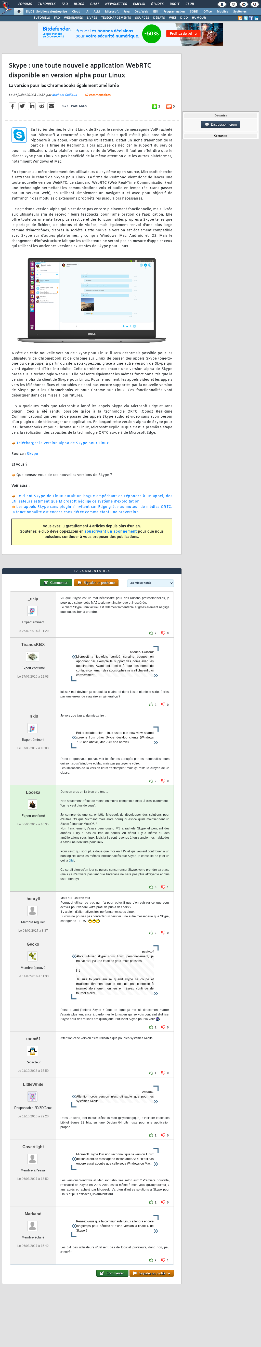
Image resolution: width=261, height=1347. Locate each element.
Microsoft (112, 12)
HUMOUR (199, 18)
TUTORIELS (42, 18)
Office (207, 12)
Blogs (78, 4)
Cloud (76, 12)
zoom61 (33, 1039)
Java (126, 12)
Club (189, 4)
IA (86, 12)
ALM (97, 12)
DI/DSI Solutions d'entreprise (46, 12)
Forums (25, 4)
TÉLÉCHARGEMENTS (116, 18)
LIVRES (92, 18)
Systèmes (240, 12)
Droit (174, 4)
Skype (32, 454)
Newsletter (116, 4)
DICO (184, 18)
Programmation (174, 12)
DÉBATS (159, 18)
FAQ (64, 4)
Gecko (33, 944)
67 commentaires (98, 95)
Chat (94, 4)
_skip (33, 599)
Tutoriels (46, 4)
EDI (155, 12)
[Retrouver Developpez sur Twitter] (246, 18)
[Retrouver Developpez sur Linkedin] (256, 18)
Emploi (138, 4)
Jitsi (71, 860)
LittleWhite (33, 1084)
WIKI (172, 18)
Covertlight (33, 1147)
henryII (33, 898)
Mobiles (222, 12)
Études (157, 4)
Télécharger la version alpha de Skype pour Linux (62, 443)
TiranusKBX (33, 644)
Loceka (33, 792)
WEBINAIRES (73, 18)
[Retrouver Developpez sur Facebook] (251, 18)
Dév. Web (141, 12)
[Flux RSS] (240, 18)
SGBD (194, 12)
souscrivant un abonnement (111, 531)
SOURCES (142, 18)
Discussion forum (223, 124)
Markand (33, 1214)
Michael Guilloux (64, 95)
